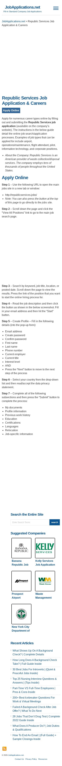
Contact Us (19, 759)
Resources (42, 759)
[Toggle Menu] (56, 8)
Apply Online (11, 110)
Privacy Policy (31, 759)
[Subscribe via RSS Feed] (4, 749)
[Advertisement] (31, 62)
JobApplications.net (22, 7)
